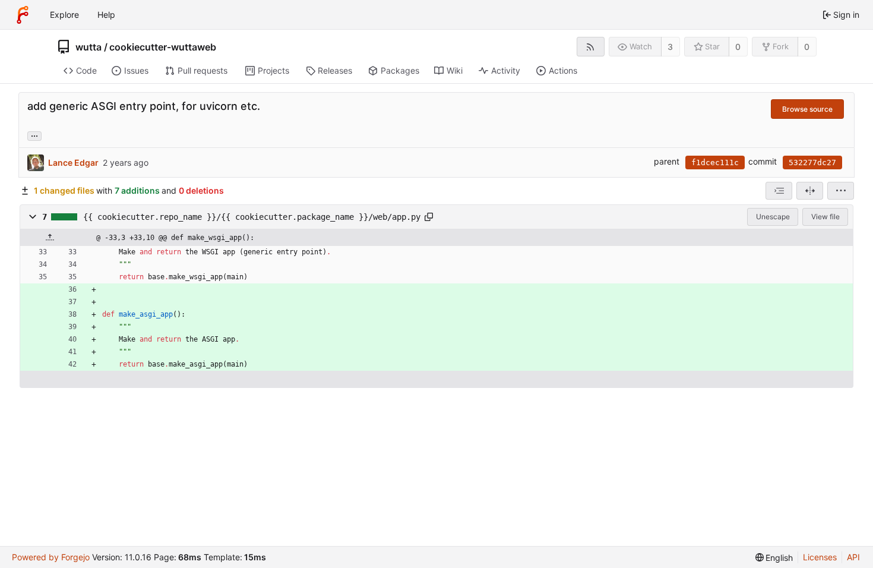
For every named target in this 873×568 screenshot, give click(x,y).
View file (825, 216)
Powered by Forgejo (51, 557)
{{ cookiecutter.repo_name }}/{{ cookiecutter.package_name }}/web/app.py (251, 217)
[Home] (22, 15)
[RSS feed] (591, 46)
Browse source (807, 109)
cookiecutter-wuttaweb (162, 47)
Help (106, 15)
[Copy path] (428, 217)
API (853, 557)
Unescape (773, 216)
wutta (88, 47)
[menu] (840, 191)
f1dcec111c (715, 162)
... (34, 134)
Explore (64, 15)
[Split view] (809, 191)
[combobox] (779, 191)
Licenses (820, 557)
